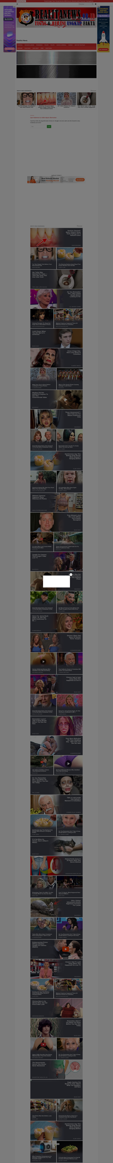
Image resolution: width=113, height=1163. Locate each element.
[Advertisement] (56, 581)
